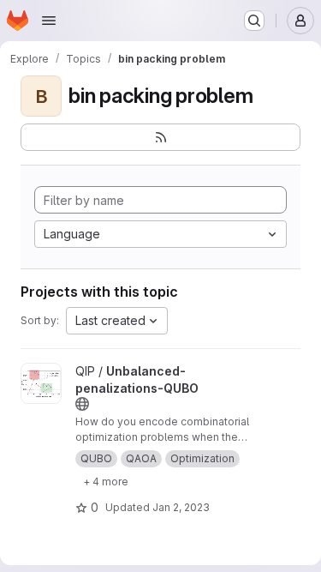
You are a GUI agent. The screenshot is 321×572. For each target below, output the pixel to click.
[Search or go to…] (254, 20)
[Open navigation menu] (48, 20)
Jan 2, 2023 (181, 507)
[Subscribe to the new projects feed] (160, 137)
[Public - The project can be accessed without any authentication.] (82, 404)
